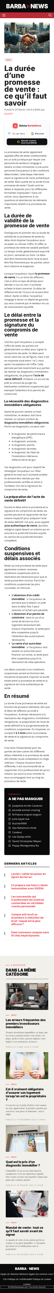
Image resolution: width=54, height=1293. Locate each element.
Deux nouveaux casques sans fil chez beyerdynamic (30, 934)
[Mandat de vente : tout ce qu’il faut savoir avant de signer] (27, 1223)
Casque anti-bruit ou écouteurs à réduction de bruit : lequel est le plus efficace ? (27, 919)
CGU (5, 1279)
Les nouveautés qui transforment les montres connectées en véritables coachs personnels (27, 901)
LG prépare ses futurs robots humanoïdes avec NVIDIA (29, 887)
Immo (8, 60)
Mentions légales (27, 1274)
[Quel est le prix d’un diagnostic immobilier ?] (27, 1156)
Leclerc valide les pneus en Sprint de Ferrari (28, 875)
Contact (27, 1284)
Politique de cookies (42, 1279)
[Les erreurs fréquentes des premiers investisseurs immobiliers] (27, 1015)
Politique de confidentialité (19, 1279)
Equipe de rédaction (9, 1274)
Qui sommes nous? (45, 1274)
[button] (50, 15)
